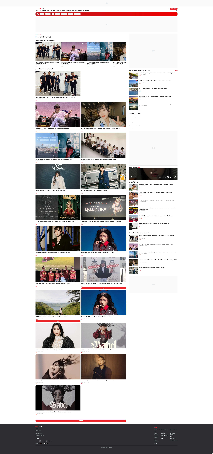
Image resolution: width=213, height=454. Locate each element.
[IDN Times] (42, 8)
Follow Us (37, 440)
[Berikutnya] (126, 49)
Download (37, 443)
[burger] (177, 10)
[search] (168, 8)
